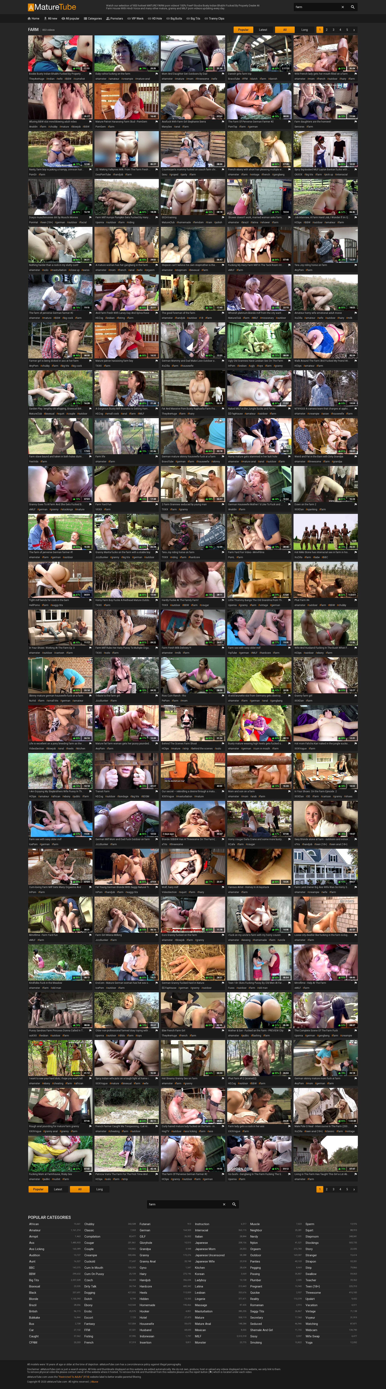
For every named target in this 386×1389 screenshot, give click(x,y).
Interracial (201, 1230)
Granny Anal (148, 1261)
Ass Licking (36, 1249)
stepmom (181, 270)
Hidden (144, 1299)
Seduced (256, 1324)
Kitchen (200, 1268)
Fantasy (89, 1324)
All (285, 29)
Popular (243, 29)
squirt (61, 413)
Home (33, 18)
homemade (184, 222)
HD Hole (155, 18)
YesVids (33, 461)
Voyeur (310, 1317)
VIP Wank (135, 18)
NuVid (32, 700)
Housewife (147, 1324)
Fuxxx (231, 988)
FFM (245, 78)
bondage (123, 796)
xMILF (231, 270)
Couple (89, 1249)
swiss (86, 270)
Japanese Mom (205, 1249)
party (184, 174)
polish (219, 222)
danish (273, 78)
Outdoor (255, 1255)
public (77, 796)
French (88, 1342)
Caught (34, 1336)
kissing (246, 940)
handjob (118, 174)
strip (186, 748)
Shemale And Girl (261, 1330)
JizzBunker (101, 557)
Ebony (88, 1305)
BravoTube (234, 78)
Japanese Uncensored (210, 1255)
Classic (89, 1230)
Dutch (88, 1299)
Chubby (89, 1224)
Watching (312, 1324)
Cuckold (89, 1261)
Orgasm (255, 1249)
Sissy (253, 1336)
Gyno (143, 1268)
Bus (31, 1324)
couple (71, 413)
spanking (312, 509)
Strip (309, 1268)
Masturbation (204, 1311)
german (253, 126)
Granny (144, 1255)
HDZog (99, 318)
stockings (67, 509)
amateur (114, 78)
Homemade (147, 1305)
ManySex (167, 126)
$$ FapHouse (235, 413)
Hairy (143, 1274)
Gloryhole (146, 1243)
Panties (255, 1261)
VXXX (98, 509)
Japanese (201, 1243)
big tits (309, 174)
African (34, 1224)
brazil (245, 222)
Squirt (309, 1230)
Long (305, 29)
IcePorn (33, 844)
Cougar (89, 1243)
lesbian (111, 318)
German (145, 1230)
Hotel (143, 1317)
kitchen (81, 748)
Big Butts (174, 18)
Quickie (255, 1292)
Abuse (94, 1381)
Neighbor (256, 1230)
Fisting (88, 1336)
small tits (53, 700)
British (33, 1311)
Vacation (311, 1305)
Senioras (299, 126)
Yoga (309, 1342)
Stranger (311, 1255)
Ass (31, 1243)
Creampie (90, 1255)
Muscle (255, 1224)
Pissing (255, 1274)
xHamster (100, 78)
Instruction (202, 1224)
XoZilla (298, 318)
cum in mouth (262, 748)
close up (74, 270)
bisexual (194, 270)
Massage (201, 1305)
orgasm (150, 270)
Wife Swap (313, 1336)
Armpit (33, 1236)
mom (190, 78)
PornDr (33, 174)
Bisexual (34, 1286)
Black (32, 1292)
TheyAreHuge (36, 78)
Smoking (256, 1342)
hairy (343, 78)
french (321, 78)
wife (60, 78)
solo (45, 270)
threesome (203, 78)
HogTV (165, 1131)
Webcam (311, 1330)
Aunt (32, 1261)
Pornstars (114, 18)
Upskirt (310, 1299)
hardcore (195, 557)
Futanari (145, 1224)
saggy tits (57, 605)
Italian (199, 1236)
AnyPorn (299, 270)
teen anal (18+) (339, 844)
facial (83, 222)
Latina (199, 1286)
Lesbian (200, 1292)
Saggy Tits (257, 1311)
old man (56, 988)
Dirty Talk (90, 1286)
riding (131, 222)
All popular (70, 18)
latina (255, 222)
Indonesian (147, 1336)
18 (201, 318)
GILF (143, 1236)
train (209, 222)
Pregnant (256, 1286)
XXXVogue (301, 748)
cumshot (80, 78)
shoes (348, 796)
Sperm (310, 1224)
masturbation (59, 270)
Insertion (145, 1342)
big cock (68, 318)
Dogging (89, 1292)
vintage (255, 174)
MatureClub (168, 222)
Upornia (99, 222)
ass (211, 1131)
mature (180, 78)
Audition (34, 1255)
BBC (325, 557)
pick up (329, 174)
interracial (342, 174)
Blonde (33, 1299)
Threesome (313, 1292)
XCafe (231, 844)
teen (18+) (47, 222)
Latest (263, 29)
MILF (255, 318)
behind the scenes (202, 748)
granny (279, 365)
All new (50, 18)
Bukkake (34, 1317)
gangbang (278, 174)
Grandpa (145, 1249)
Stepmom (312, 1236)
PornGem (100, 126)
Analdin (33, 126)
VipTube (232, 652)
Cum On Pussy (94, 1274)
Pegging (255, 1268)
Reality (254, 1299)
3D (308, 796)
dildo (122, 1035)
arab (254, 796)
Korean (199, 1274)
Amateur (35, 1230)
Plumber (255, 1280)
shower (266, 222)
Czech (88, 1280)
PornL (231, 557)
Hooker (144, 1311)
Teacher (311, 1280)
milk (350, 318)
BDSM (146, 796)
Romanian (257, 1305)
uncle (282, 940)
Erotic (88, 1311)
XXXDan (299, 509)
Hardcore (146, 1286)
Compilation (92, 1236)
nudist (56, 1179)
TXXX (98, 365)
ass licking (191, 1131)
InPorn (231, 365)
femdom (199, 222)
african (56, 796)
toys (260, 365)
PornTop (232, 126)
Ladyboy (200, 1280)
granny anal (51, 1131)
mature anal (143, 78)
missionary (267, 318)
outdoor (333, 78)
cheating (58, 1083)
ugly (252, 365)
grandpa (337, 461)
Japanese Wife (205, 1261)
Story (309, 1249)
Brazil (32, 1305)
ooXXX (33, 1035)
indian (51, 78)
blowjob (76, 126)
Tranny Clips (214, 18)
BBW (68, 78)
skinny (216, 461)
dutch (254, 78)
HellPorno (34, 605)
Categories (92, 18)
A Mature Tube (51, 7)
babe (317, 557)
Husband (145, 1330)
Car (31, 1330)
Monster (200, 1342)
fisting (121, 318)
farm (263, 78)
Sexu (164, 174)
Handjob (145, 1280)
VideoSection (36, 748)
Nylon (254, 1243)
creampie (128, 78)
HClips (298, 222)
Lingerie (200, 1299)
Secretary (256, 1317)
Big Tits (193, 18)
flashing (256, 1035)
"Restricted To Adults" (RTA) (73, 1377)
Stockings (312, 1243)
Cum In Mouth (93, 1268)
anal (177, 126)
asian (326, 413)
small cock (113, 413)
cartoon (59, 652)
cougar (205, 605)
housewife (187, 365)
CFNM (33, 1342)
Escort (88, 1317)
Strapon (311, 1261)
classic (330, 1131)
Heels (143, 1292)
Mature (199, 1317)
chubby (53, 126)
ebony (320, 652)
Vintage (311, 1311)
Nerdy (254, 1236)
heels (70, 748)
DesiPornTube (103, 174)
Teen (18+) (313, 1286)
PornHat (33, 222)
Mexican (200, 1330)
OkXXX (298, 174)
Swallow (311, 1274)
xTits (164, 844)
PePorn (166, 700)
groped (174, 174)
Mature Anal (203, 1324)
